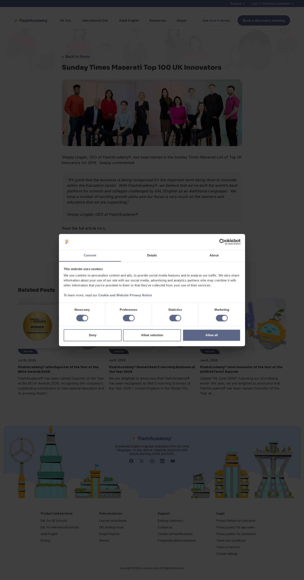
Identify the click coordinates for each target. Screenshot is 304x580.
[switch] (129, 318)
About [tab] (214, 255)
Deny (92, 335)
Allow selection (152, 335)
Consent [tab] (90, 255)
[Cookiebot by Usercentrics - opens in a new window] (222, 242)
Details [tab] (152, 255)
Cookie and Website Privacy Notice (125, 295)
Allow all (211, 335)
